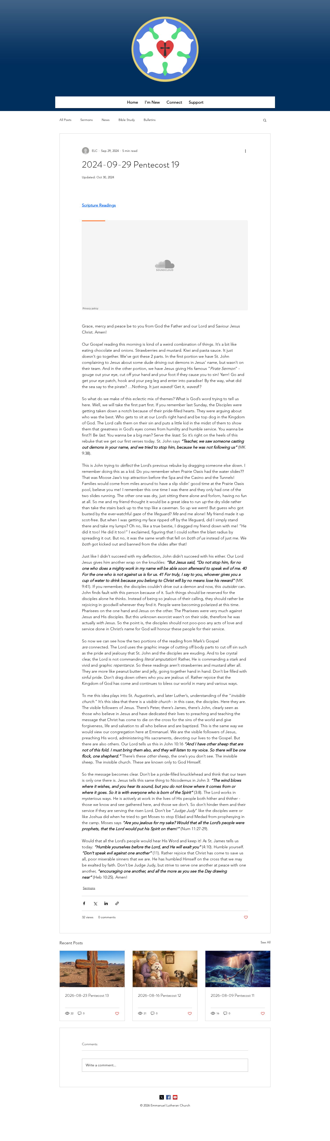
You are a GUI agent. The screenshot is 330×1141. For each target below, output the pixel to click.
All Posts (65, 120)
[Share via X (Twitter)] (95, 903)
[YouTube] (175, 1097)
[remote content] (165, 265)
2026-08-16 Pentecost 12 (159, 995)
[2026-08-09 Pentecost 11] (237, 969)
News (106, 120)
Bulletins (150, 120)
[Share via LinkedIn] (106, 903)
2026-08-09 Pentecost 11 (232, 995)
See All (266, 942)
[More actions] (245, 150)
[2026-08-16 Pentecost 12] (165, 969)
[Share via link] (117, 903)
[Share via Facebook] (84, 903)
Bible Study (127, 120)
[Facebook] (168, 1097)
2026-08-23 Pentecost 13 (87, 995)
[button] (152, 103)
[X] (161, 1097)
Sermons (86, 120)
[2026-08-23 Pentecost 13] (92, 969)
